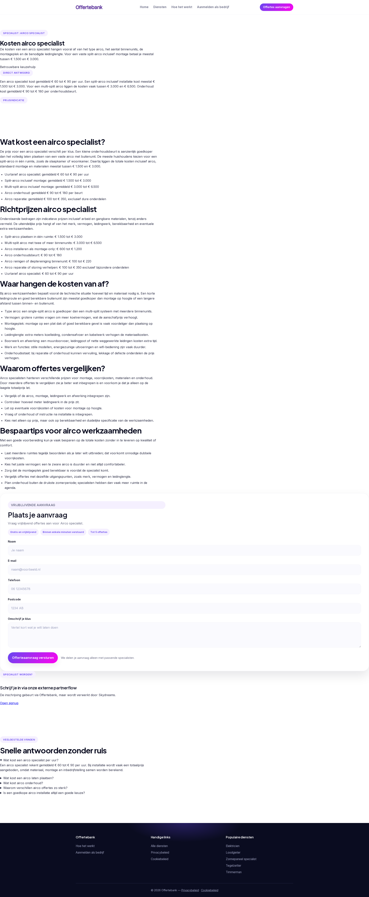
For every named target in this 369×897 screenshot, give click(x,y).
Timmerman (234, 872)
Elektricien (232, 846)
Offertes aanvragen (276, 7)
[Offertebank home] (89, 7)
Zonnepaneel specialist (241, 859)
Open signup (9, 703)
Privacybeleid (160, 852)
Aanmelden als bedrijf (213, 7)
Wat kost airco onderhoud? (23, 783)
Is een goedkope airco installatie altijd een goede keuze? (44, 793)
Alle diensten (159, 846)
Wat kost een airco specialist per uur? (30, 760)
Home (144, 7)
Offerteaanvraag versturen (33, 658)
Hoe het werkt (181, 7)
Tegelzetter (233, 865)
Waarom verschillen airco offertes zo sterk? (35, 788)
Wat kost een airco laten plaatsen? (28, 778)
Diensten (159, 7)
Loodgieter (233, 852)
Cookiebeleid (159, 859)
